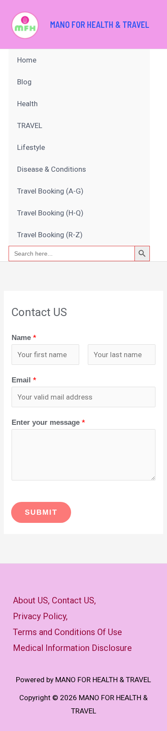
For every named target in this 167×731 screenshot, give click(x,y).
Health (27, 103)
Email (24, 380)
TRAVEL (29, 125)
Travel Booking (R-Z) (50, 234)
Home (26, 60)
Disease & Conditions (51, 169)
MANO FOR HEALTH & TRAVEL (99, 24)
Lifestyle (31, 147)
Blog (24, 82)
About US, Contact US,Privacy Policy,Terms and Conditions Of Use (67, 616)
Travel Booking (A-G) (50, 191)
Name (24, 337)
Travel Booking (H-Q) (50, 213)
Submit (41, 512)
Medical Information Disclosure (72, 648)
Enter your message (48, 422)
